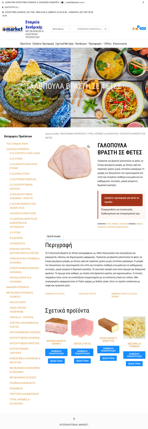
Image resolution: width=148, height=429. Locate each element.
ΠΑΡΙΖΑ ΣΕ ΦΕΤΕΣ (87, 294)
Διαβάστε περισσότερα (56, 352)
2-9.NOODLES (17, 243)
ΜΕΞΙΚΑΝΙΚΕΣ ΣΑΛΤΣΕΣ (23, 377)
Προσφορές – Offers (100, 43)
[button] (88, 146)
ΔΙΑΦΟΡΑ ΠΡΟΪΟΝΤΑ (17, 287)
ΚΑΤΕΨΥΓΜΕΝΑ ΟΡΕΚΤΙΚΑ (24, 343)
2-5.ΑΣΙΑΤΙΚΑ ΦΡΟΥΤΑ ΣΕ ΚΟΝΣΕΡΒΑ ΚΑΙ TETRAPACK (23, 223)
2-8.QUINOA (16, 238)
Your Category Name (17, 143)
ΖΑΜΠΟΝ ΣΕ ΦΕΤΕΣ (55, 294)
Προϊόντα (25, 43)
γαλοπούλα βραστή (114, 227)
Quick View (56, 361)
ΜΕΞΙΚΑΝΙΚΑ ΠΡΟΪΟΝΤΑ (73, 134)
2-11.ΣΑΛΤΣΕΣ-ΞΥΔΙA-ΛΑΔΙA (25, 153)
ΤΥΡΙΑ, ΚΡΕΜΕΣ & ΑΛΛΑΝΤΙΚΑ (102, 134)
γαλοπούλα (102, 227)
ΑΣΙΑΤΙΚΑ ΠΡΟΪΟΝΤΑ (17, 149)
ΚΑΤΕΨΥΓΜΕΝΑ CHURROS (25, 338)
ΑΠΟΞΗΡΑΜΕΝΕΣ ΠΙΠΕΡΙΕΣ (25, 332)
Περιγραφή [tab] (54, 236)
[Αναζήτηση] (105, 29)
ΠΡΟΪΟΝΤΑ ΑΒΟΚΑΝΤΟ (22, 383)
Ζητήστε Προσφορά (43, 43)
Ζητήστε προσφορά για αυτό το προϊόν (121, 200)
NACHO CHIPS (18, 302)
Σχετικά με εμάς (65, 43)
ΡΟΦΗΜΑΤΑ (16, 388)
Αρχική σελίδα (52, 134)
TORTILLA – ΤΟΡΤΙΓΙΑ (21, 317)
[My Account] (133, 28)
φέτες (125, 227)
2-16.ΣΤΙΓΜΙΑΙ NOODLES (23, 179)
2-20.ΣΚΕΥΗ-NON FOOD (23, 213)
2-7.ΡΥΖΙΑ (15, 232)
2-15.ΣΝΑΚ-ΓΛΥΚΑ (19, 174)
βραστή (139, 224)
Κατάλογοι (81, 43)
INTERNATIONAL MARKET (74, 425)
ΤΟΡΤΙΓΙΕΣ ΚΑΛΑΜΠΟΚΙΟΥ (24, 394)
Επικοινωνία (120, 43)
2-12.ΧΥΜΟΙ (16, 158)
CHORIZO (15, 297)
